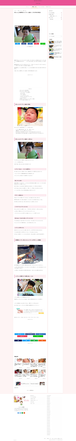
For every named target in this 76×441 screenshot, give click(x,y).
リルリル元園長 (21, 407)
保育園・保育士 (55, 14)
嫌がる (22, 317)
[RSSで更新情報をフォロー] (42, 340)
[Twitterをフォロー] (26, 340)
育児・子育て (55, 17)
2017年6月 (48, 420)
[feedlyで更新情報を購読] (34, 340)
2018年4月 (48, 406)
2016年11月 (48, 431)
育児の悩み (16, 317)
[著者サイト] (18, 340)
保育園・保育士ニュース (34, 400)
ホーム (46, 438)
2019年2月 (48, 400)
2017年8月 (48, 417)
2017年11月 (48, 412)
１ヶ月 (27, 317)
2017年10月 (48, 414)
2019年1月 (48, 401)
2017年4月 (48, 423)
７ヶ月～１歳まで (37, 317)
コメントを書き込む (30, 390)
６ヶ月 (33, 317)
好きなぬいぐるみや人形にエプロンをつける (26, 96)
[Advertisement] (30, 19)
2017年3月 (48, 425)
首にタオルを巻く (23, 93)
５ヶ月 (30, 317)
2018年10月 (48, 403)
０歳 (25, 317)
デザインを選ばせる (23, 94)
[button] (61, 36)
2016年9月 (48, 434)
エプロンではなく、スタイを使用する (25, 92)
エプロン (20, 317)
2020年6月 (48, 398)
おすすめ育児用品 (55, 12)
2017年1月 (48, 428)
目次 (29, 88)
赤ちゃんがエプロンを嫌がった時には (24, 91)
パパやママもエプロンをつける (24, 95)
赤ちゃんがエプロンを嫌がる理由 (24, 90)
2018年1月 (48, 409)
